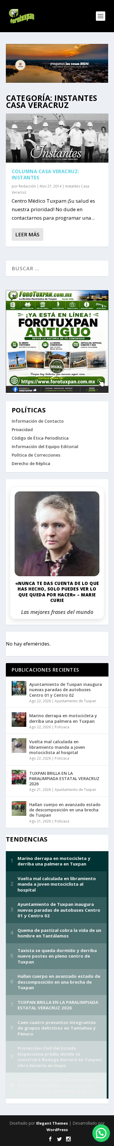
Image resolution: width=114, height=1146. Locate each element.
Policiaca (62, 727)
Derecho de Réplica (31, 463)
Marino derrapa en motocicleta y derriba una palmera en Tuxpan (63, 718)
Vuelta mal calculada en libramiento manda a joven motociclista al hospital (57, 747)
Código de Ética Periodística (40, 438)
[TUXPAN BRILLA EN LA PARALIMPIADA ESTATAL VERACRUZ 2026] (19, 777)
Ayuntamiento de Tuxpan (75, 700)
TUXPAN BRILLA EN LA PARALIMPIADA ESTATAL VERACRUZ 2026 (64, 778)
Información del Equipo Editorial (45, 446)
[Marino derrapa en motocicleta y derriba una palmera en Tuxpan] (19, 719)
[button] (101, 1133)
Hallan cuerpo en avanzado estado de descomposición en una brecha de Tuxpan (65, 810)
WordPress (57, 1129)
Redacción (27, 186)
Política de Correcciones (36, 455)
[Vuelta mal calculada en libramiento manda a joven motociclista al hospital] (19, 745)
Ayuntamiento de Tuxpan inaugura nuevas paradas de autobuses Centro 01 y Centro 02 (65, 690)
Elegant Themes (52, 1123)
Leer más (27, 234)
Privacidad (22, 429)
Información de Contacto (38, 421)
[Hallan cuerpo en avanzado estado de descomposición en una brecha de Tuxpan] (19, 808)
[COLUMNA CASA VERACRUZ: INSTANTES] (57, 138)
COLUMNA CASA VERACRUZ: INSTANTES (45, 174)
